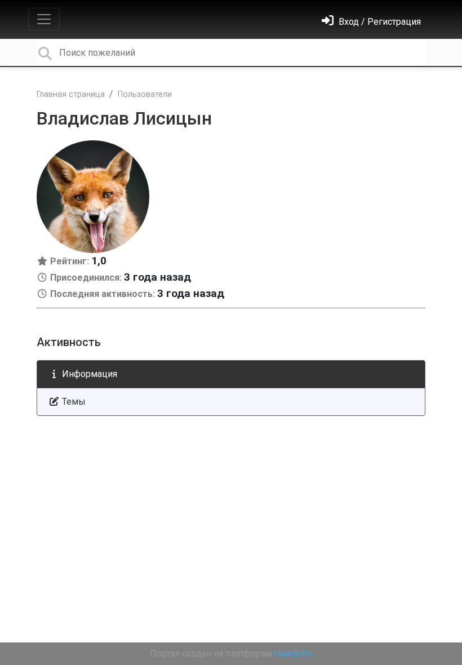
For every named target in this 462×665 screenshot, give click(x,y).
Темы (73, 401)
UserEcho (293, 653)
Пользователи (145, 94)
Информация (88, 374)
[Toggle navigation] (44, 19)
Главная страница (71, 94)
